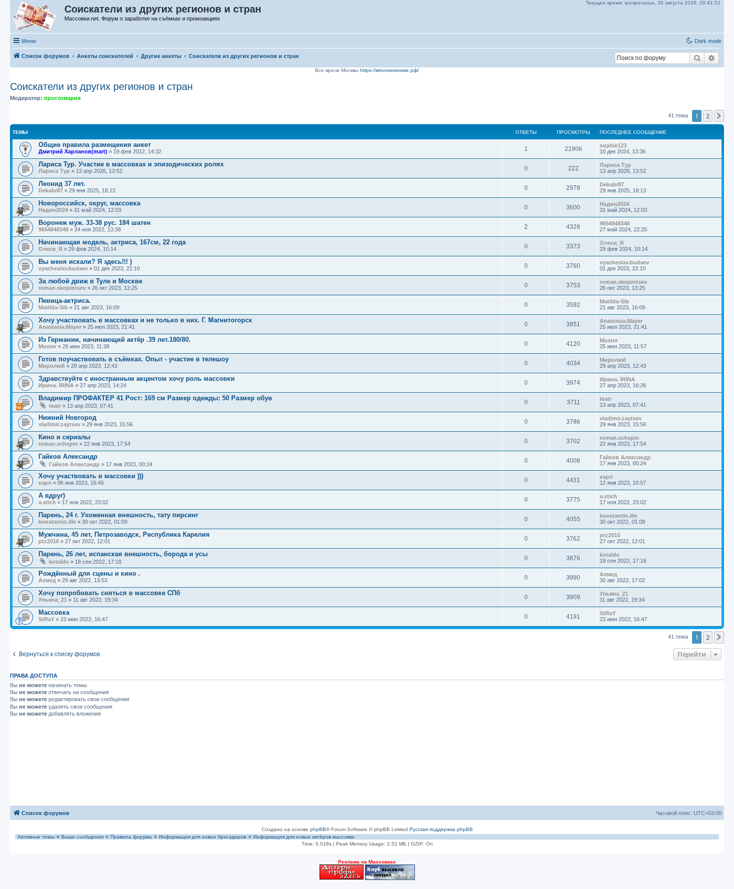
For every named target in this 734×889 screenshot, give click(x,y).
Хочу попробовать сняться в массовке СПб (109, 593)
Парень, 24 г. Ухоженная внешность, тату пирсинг (118, 515)
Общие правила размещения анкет (94, 144)
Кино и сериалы (64, 437)
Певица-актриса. (64, 300)
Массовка (53, 612)
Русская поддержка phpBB (441, 829)
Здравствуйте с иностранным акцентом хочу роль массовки (136, 378)
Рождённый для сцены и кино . (89, 573)
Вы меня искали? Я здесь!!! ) (85, 261)
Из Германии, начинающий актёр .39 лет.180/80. (114, 339)
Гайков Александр (67, 456)
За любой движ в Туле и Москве (90, 281)
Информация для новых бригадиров (202, 837)
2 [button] (708, 115)
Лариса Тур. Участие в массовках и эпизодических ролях (131, 164)
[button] (719, 116)
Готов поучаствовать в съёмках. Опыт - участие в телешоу (133, 359)
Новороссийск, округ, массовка (89, 203)
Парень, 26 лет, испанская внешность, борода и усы (123, 554)
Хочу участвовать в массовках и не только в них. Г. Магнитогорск (145, 320)
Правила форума (131, 837)
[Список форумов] (37, 16)
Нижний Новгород (67, 417)
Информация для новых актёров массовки (304, 837)
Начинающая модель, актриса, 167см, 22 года (112, 242)
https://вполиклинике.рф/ (389, 70)
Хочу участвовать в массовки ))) (90, 476)
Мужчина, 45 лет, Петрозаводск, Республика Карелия (124, 534)
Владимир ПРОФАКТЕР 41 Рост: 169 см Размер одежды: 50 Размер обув (155, 398)
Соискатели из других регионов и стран (101, 86)
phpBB (318, 829)
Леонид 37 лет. (61, 183)
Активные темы (35, 837)
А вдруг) (51, 495)
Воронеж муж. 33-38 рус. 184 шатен (94, 222)
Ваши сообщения (82, 837)
